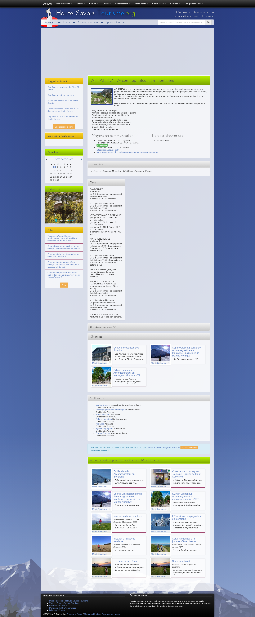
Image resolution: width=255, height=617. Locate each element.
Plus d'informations (101, 327)
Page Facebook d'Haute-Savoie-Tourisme (68, 601)
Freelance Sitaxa (74, 614)
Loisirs (106, 4)
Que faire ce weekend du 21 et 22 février (63, 88)
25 (64, 177)
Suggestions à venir (64, 127)
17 (61, 173)
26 (67, 177)
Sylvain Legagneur (104, 428)
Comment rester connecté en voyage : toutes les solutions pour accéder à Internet (63, 264)
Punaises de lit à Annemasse (62, 608)
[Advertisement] (127, 53)
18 (64, 173)
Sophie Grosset (103, 405)
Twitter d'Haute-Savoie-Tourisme (64, 603)
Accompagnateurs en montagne (111, 409)
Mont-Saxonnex (103, 414)
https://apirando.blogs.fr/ (108, 150)
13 (71, 170)
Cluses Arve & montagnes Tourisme (163, 447)
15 (54, 173)
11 (64, 170)
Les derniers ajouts (58, 605)
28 (51, 180)
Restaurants (140, 4)
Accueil (47, 3)
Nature (79, 4)
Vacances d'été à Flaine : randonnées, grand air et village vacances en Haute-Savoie (62, 238)
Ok (208, 22)
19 (67, 173)
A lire (64, 285)
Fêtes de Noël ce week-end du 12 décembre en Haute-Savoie (63, 109)
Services (174, 4)
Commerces (158, 4)
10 (61, 170)
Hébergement (122, 4)
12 (67, 170)
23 (58, 177)
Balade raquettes (104, 419)
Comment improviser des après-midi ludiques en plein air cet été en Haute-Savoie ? (64, 274)
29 (54, 180)
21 (51, 177)
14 (51, 173)
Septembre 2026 (64, 159)
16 (58, 173)
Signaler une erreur (189, 448)
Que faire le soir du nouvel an (61, 95)
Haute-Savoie (95, 13)
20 (71, 173)
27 (71, 177)
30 (58, 180)
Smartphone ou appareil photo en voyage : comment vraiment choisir (64, 247)
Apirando (100, 424)
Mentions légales (92, 614)
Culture (93, 4)
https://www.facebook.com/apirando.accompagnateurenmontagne (127, 152)
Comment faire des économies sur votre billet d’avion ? (64, 255)
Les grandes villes (193, 4)
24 (61, 177)
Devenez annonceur (111, 614)
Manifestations (63, 4)
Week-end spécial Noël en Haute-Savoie (63, 101)
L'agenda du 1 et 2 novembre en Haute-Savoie (63, 117)
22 (54, 177)
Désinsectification (57, 610)
